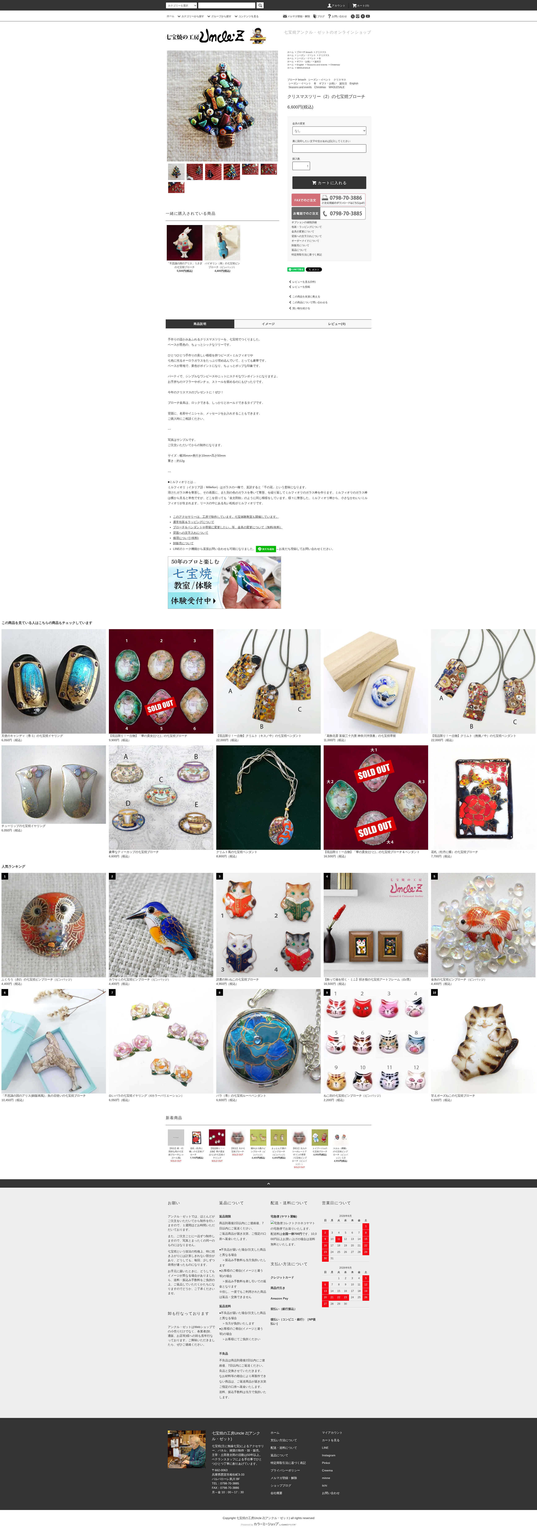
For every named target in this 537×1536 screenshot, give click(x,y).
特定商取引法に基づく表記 (307, 254)
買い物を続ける (301, 308)
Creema (327, 1470)
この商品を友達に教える (306, 296)
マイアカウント (332, 1432)
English (300, 65)
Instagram (328, 1455)
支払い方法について (284, 1440)
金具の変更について (303, 231)
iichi (324, 1485)
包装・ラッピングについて (307, 226)
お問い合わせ (339, 16)
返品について (299, 250)
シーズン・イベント (306, 55)
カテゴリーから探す (192, 16)
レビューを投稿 (301, 286)
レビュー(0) (337, 323)
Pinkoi (326, 1462)
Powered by (247, 1524)
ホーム (170, 16)
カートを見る (331, 1440)
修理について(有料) (186, 538)
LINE (325, 1447)
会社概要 (276, 1493)
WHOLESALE (303, 68)
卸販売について (300, 245)
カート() (363, 5)
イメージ (268, 323)
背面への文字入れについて (307, 236)
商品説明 (200, 323)
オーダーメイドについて (305, 240)
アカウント (339, 5)
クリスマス (321, 52)
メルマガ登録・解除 (298, 16)
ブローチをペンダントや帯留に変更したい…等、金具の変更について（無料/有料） (228, 527)
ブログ (321, 16)
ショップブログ (281, 1485)
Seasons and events (317, 65)
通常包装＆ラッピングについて (193, 522)
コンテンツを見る (249, 16)
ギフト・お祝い (304, 61)
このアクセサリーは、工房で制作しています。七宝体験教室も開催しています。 (226, 516)
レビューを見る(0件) (304, 281)
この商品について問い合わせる (310, 302)
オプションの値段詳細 (304, 222)
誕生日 (318, 61)
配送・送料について (284, 1447)
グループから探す (221, 16)
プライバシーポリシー (285, 1470)
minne (326, 1478)
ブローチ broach (305, 52)
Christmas (335, 65)
